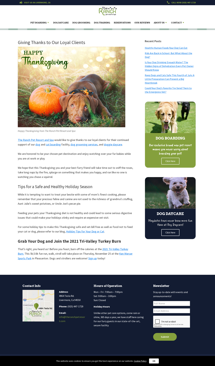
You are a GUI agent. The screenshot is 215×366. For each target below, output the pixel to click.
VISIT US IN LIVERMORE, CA (37, 2)
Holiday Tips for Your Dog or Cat (85, 231)
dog (37, 144)
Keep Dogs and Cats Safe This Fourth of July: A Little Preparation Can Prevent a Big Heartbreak (169, 79)
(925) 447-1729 (75, 306)
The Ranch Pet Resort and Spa (36, 140)
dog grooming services (84, 144)
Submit (165, 336)
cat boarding (53, 144)
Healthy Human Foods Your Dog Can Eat (166, 47)
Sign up (92, 258)
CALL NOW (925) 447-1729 (183, 2)
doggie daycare (113, 144)
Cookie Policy (140, 361)
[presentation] (171, 322)
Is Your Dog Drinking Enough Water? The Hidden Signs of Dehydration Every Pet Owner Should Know (169, 66)
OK (154, 361)
